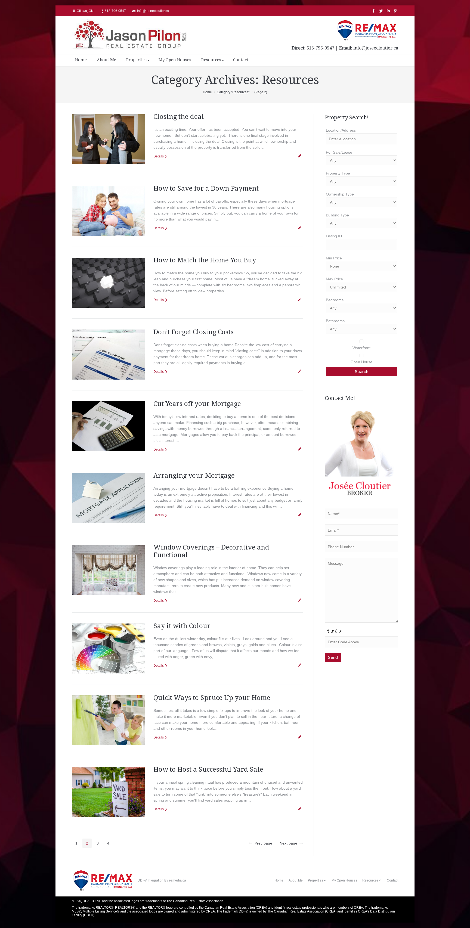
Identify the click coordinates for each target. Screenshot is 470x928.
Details (158, 156)
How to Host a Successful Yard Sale (208, 769)
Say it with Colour (182, 626)
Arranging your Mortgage (194, 475)
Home (207, 92)
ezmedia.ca (177, 880)
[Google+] (395, 11)
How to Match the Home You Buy (204, 260)
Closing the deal (178, 116)
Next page (288, 843)
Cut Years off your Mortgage (197, 404)
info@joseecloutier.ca (375, 48)
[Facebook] (373, 11)
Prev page (263, 843)
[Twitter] (380, 11)
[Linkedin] (388, 11)
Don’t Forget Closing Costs (193, 332)
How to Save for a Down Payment (206, 188)
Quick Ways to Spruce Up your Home (211, 698)
